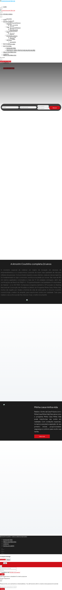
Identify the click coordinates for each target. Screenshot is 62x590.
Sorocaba (12, 39)
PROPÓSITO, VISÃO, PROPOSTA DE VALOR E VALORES (20, 50)
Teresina (12, 34)
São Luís (12, 25)
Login (2, 574)
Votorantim (13, 42)
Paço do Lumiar (14, 30)
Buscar (55, 108)
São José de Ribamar (15, 23)
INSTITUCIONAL (7, 44)
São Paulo (9, 40)
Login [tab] (5, 563)
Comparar (3, 559)
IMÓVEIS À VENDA (7, 14)
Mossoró (12, 38)
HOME (5, 7)
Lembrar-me (6, 572)
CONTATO (6, 54)
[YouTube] (3, 553)
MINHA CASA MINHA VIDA (9, 55)
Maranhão (9, 19)
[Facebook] (3, 549)
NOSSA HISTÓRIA (11, 48)
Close (8, 559)
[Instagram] (3, 551)
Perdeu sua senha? (15, 572)
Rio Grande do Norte (11, 31)
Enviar (2, 589)
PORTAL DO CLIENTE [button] (5, 61)
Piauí (7, 27)
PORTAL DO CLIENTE (8, 546)
